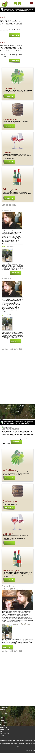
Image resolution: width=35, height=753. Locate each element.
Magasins (2, 725)
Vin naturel (3, 709)
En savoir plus (14, 35)
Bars (1, 724)
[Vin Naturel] (5, 3)
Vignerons (2, 717)
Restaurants (3, 722)
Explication (3, 712)
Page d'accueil (4, 707)
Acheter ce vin (15, 272)
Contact (2, 735)
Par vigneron (9, 126)
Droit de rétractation (11, 408)
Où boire (2, 720)
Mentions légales (17, 406)
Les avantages (4, 713)
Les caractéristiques (5, 715)
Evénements (3, 727)
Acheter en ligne (4, 729)
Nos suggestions (4, 733)
